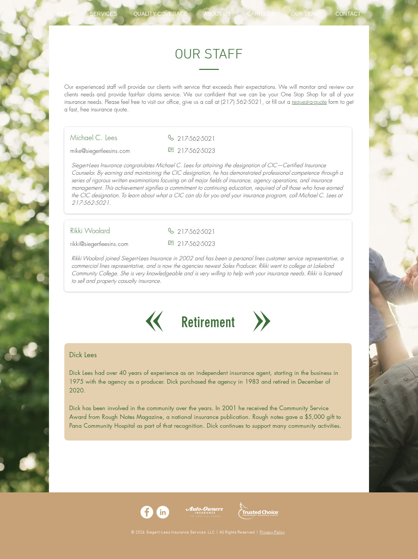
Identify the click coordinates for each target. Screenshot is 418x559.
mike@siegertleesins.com (100, 150)
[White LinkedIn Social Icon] (162, 512)
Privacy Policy (272, 532)
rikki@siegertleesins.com (99, 244)
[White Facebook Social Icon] (146, 512)
